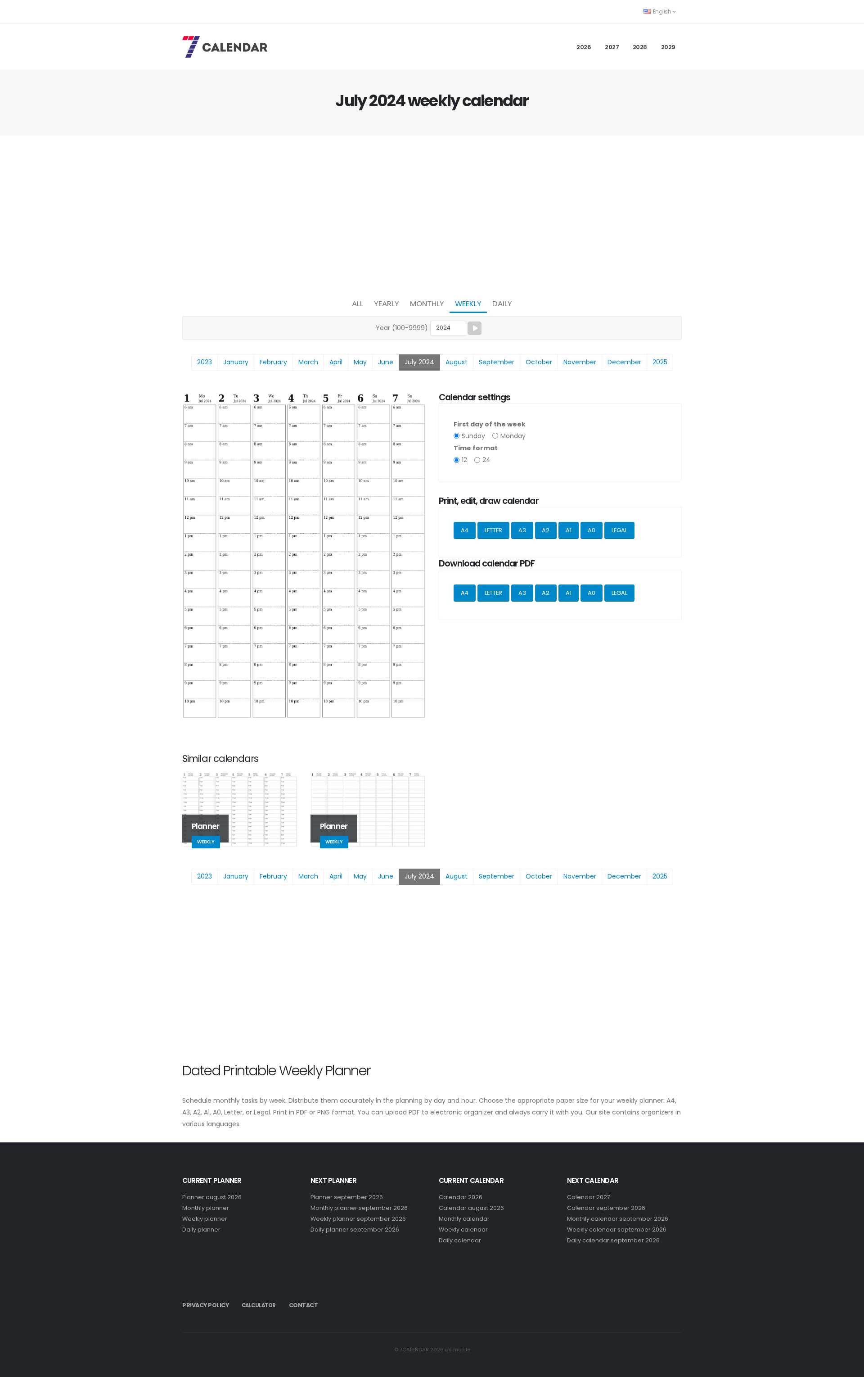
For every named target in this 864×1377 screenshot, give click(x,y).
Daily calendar (460, 1240)
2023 (204, 362)
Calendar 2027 (588, 1197)
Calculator (259, 1305)
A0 (591, 530)
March (308, 362)
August (457, 362)
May (360, 362)
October (539, 362)
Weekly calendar (463, 1229)
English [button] (662, 11)
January (235, 362)
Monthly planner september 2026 (359, 1208)
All (357, 303)
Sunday (473, 435)
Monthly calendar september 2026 (617, 1219)
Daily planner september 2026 (354, 1229)
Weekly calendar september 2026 (616, 1229)
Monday (513, 435)
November (579, 362)
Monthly (427, 303)
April (335, 362)
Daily (502, 303)
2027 (612, 47)
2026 (583, 47)
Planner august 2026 (212, 1197)
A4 (464, 530)
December (624, 362)
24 (486, 459)
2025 (659, 362)
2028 (640, 47)
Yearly (386, 303)
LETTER (493, 530)
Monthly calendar (464, 1219)
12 (464, 459)
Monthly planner (205, 1208)
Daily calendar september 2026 (613, 1240)
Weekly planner (204, 1219)
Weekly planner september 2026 (358, 1219)
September (496, 362)
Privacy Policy (205, 1305)
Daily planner (201, 1229)
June (385, 362)
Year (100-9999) (402, 327)
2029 (668, 47)
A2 (545, 530)
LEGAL (619, 530)
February (273, 362)
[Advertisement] (432, 214)
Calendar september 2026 (606, 1208)
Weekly (468, 303)
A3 (522, 530)
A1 (569, 530)
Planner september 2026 (346, 1197)
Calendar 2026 (460, 1197)
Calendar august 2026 (471, 1208)
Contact (303, 1305)
